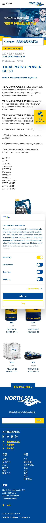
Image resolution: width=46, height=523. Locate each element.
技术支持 (10, 445)
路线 (8, 505)
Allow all (23, 296)
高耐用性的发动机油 (27, 41)
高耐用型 (18, 54)
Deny (23, 303)
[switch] (40, 265)
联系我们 (10, 448)
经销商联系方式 (13, 442)
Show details (33, 289)
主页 (4, 54)
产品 (10, 54)
